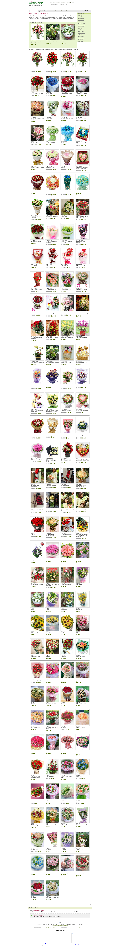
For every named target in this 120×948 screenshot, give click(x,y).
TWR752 (63, 702)
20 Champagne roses (80, 656)
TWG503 (32, 775)
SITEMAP (63, 924)
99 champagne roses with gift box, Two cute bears (82, 486)
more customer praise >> (86, 918)
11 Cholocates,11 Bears (81, 385)
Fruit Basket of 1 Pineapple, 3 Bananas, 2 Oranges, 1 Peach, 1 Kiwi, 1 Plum (82, 535)
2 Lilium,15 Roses (79, 849)
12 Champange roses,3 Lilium (82, 824)
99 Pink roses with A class (51, 751)
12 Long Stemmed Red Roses (37, 93)
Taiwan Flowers (37, 927)
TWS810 (62, 608)
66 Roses (63, 167)
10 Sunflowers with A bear (36, 632)
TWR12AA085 (79, 215)
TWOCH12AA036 (79, 336)
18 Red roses (33, 897)
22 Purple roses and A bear (51, 680)
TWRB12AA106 (64, 141)
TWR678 (78, 800)
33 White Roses (49, 118)
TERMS (52, 924)
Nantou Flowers (81, 26)
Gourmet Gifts (66, 8)
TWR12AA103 (49, 166)
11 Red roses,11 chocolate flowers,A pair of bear (36, 825)
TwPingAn (78, 458)
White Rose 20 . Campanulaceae (37, 167)
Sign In (72, 2)
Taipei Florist (80, 41)
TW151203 (33, 40)
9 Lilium (47, 609)
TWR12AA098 (64, 166)
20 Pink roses (79, 632)
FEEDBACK (57, 924)
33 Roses (33, 703)
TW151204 (48, 68)
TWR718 (32, 655)
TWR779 (47, 750)
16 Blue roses (33, 872)
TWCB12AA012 (79, 384)
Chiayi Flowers (81, 29)
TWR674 (32, 800)
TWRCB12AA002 (49, 458)
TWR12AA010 (49, 409)
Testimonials (63, 2)
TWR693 (47, 848)
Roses (58, 8)
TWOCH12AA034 (49, 40)
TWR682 (47, 823)
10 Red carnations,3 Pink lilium (37, 584)
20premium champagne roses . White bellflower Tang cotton (52, 411)
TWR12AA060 (49, 336)
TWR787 (63, 559)
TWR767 (78, 726)
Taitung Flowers (81, 36)
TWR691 (32, 848)
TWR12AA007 (33, 434)
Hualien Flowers (81, 37)
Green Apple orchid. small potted (37, 362)
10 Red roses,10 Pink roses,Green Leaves (35, 436)
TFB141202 (33, 508)
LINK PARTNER (79, 924)
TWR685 (63, 823)
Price (72, 8)
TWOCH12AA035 (34, 361)
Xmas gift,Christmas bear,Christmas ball (35, 560)
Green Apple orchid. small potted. (53, 41)
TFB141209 (48, 484)
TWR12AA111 (33, 141)
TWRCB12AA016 (34, 384)
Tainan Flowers (81, 31)
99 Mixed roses (64, 751)
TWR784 (47, 559)
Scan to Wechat (44, 943)
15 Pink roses (48, 849)
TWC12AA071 (64, 264)
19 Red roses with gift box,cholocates (35, 486)
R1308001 (33, 92)
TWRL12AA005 (64, 434)
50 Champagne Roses (35, 727)
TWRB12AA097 (79, 166)
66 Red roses (63, 727)
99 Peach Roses (34, 751)
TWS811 (78, 608)
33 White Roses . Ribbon (81, 118)
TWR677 (63, 800)
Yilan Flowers (80, 39)
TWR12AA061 (33, 336)
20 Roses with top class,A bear (37, 680)
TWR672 (78, 775)
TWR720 (47, 655)
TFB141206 (48, 533)
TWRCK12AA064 (49, 312)
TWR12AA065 (33, 312)
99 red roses (57, 10)
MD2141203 (63, 508)
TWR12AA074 (49, 264)
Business (46, 8)
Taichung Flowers (81, 23)
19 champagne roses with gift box (52, 509)
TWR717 (78, 631)
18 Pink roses (48, 872)
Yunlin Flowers (80, 28)
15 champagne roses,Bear (51, 289)
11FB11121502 (79, 533)
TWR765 (63, 726)
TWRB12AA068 (49, 288)
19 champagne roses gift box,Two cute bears (51, 535)
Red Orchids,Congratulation (81, 337)
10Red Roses (33, 801)
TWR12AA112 (79, 117)
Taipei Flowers (80, 15)
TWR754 (78, 702)
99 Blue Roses (49, 93)
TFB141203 (78, 484)
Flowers (52, 8)
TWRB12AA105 (79, 141)
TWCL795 (63, 583)
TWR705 (32, 896)
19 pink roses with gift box (51, 485)
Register (68, 2)
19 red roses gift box (65, 485)
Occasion (39, 8)
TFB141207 (33, 533)
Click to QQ (76, 944)
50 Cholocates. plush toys (51, 385)
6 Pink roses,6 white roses (66, 824)
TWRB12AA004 (79, 434)
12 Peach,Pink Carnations (66, 265)
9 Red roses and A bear (50, 776)
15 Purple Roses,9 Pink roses (67, 118)
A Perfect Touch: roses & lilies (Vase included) (37, 69)
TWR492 (78, 750)
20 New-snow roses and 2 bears (52, 897)
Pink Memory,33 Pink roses (36, 142)
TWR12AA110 (49, 141)
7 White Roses (64, 216)
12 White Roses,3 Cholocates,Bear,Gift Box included (51, 460)
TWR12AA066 (79, 288)
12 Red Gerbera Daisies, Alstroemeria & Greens (36, 777)
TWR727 (32, 679)
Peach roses (51, 10)
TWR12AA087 (49, 215)
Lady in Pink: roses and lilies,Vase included (36, 42)
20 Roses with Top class (36, 656)
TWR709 (47, 896)
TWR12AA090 (33, 215)
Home (50, 2)
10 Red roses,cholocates (66, 410)
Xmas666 (33, 559)
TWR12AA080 (64, 240)
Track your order (56, 2)
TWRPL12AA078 (79, 240)
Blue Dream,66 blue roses (66, 142)
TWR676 (47, 800)
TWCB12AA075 (34, 264)
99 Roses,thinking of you (36, 241)
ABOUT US (39, 924)
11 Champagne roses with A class (52, 824)
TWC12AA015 (49, 384)
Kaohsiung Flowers (81, 33)
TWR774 (32, 750)
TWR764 (47, 726)
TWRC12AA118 (64, 92)
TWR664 (47, 775)
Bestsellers (32, 8)
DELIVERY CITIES (70, 924)
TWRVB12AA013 (64, 384)
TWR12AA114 (49, 117)
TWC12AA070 (79, 264)
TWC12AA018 (64, 361)
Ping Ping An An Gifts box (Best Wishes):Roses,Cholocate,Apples (82, 460)
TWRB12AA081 (49, 240)
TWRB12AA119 (49, 92)
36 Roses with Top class (81, 703)
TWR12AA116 (33, 117)
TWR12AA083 (33, 240)
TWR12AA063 (64, 312)
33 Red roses (63, 703)
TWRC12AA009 (64, 409)
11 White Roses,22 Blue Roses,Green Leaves (81, 436)
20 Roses (48, 656)
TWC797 (78, 583)
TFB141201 (48, 508)
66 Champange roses (80, 727)
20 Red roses (63, 656)
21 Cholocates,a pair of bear (81, 362)
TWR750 (32, 702)
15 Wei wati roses (34, 849)
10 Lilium (63, 41)
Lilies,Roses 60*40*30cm (66, 289)
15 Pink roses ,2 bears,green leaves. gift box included (82, 168)
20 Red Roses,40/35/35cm (36, 313)
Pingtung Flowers (81, 34)
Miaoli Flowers (80, 21)
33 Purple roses (79, 680)
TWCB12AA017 (79, 361)
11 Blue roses (79, 776)
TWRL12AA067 (64, 288)
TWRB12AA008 (79, 409)
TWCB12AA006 (49, 434)
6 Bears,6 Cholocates (50, 435)
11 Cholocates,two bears (66, 362)
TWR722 (63, 655)
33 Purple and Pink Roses (51, 703)
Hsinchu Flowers (81, 20)
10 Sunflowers (64, 609)
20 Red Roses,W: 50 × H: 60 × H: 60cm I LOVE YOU (82, 217)
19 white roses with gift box (81, 509)
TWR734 (47, 679)
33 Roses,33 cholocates (35, 191)
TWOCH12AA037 (64, 336)
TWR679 (32, 823)
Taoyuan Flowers (81, 18)
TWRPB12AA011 (34, 409)
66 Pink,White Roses (50, 167)
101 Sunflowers (49, 632)
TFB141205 (63, 484)
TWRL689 (78, 823)
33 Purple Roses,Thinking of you (37, 459)
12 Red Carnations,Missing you (37, 289)
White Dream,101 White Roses (52, 142)
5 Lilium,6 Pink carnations (66, 584)
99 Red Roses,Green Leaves (52, 337)
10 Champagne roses (65, 801)
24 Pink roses (64, 680)
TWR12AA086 (64, 215)
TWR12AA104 (33, 166)
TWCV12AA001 (64, 458)
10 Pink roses (79, 801)
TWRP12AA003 (34, 458)
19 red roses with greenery (66, 534)
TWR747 (78, 679)
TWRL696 (78, 848)
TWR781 (63, 750)
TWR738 (63, 679)
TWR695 (63, 848)
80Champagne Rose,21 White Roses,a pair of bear (52, 192)
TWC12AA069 (33, 288)
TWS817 (62, 631)
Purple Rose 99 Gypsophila (81, 93)
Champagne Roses (65, 10)
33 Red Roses (34, 534)
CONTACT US (46, 924)
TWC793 (47, 583)
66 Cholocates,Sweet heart (81, 191)
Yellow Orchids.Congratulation (67, 337)
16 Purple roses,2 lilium (65, 872)
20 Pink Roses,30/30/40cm (81, 289)
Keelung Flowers (81, 16)
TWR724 (78, 655)
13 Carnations (79, 584)
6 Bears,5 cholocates (35, 265)
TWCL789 (78, 559)
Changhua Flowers (81, 24)
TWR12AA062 (79, 312)
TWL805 (47, 608)
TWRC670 (63, 775)
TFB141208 (78, 508)
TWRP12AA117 (79, 92)
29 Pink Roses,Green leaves (66, 313)
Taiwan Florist (64, 927)
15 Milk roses (63, 849)
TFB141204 (63, 533)
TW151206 (33, 68)
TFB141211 (33, 484)
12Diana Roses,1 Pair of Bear (82, 410)
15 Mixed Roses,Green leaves (52, 216)
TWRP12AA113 (64, 117)
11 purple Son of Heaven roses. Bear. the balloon (37, 411)
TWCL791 (33, 583)
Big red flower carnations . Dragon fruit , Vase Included (66, 460)
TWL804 (63, 40)
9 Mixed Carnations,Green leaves (82, 265)
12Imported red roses (50, 801)
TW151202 (78, 68)
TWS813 (32, 631)
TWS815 (47, 631)
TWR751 (47, 702)
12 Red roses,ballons (50, 265)
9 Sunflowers (63, 632)
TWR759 (32, 726)
